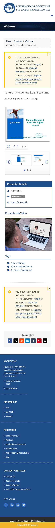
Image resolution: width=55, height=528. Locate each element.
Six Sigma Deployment (21, 270)
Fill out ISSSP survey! (27, 525)
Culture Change (18, 263)
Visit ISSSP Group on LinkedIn (18, 489)
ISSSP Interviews (12, 436)
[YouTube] (24, 505)
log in (37, 64)
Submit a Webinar (13, 485)
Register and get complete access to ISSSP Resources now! (28, 79)
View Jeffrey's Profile (19, 202)
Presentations (11, 449)
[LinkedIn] (18, 505)
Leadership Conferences (16, 444)
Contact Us (10, 477)
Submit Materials (13, 481)
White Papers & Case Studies (17, 453)
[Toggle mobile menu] (52, 16)
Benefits (9, 416)
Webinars (9, 440)
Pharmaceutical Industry (22, 266)
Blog (7, 457)
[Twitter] (12, 505)
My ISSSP (9, 412)
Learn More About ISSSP (13, 382)
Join (7, 408)
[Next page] (17, 146)
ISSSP (26, 521)
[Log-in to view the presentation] (28, 220)
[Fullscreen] (8, 146)
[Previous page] (14, 146)
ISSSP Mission (11, 388)
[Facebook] (6, 505)
